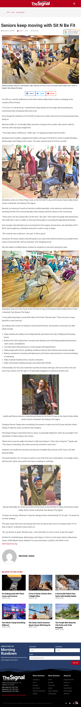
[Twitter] (70, 703)
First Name (32, 646)
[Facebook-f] (66, 703)
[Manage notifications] (76, 702)
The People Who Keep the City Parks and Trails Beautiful (65, 625)
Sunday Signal (20, 12)
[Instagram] (73, 703)
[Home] (4, 12)
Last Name (58, 646)
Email (31, 654)
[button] (6, 4)
